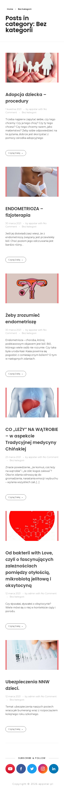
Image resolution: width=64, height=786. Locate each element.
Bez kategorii (29, 112)
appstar (33, 109)
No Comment (50, 457)
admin (32, 593)
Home (10, 9)
